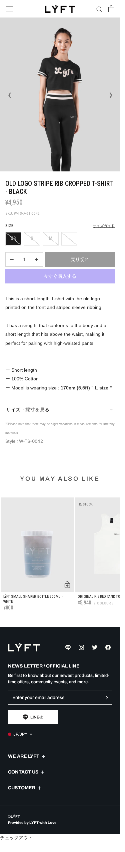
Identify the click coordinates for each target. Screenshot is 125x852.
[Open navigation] (9, 8)
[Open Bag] (111, 8)
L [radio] (69, 238)
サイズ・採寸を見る (28, 409)
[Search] (99, 9)
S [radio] (32, 238)
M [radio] (51, 238)
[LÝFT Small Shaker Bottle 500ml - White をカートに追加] (67, 584)
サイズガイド (104, 226)
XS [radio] (13, 238)
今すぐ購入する (60, 276)
